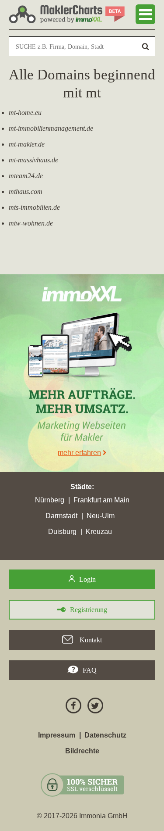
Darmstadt (61, 515)
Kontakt (90, 640)
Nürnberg (49, 500)
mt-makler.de (27, 144)
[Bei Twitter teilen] (93, 707)
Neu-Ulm (101, 515)
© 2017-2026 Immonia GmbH (82, 816)
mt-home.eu (25, 112)
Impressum (56, 735)
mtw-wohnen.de (31, 223)
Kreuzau (99, 531)
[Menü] (145, 14)
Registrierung (88, 609)
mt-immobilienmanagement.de (51, 128)
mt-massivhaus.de (33, 160)
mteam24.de (26, 175)
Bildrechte (82, 751)
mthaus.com (25, 191)
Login (87, 579)
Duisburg (62, 531)
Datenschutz (105, 735)
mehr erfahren (79, 452)
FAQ (90, 670)
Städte (81, 487)
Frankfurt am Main (101, 500)
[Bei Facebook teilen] (71, 707)
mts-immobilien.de (34, 207)
